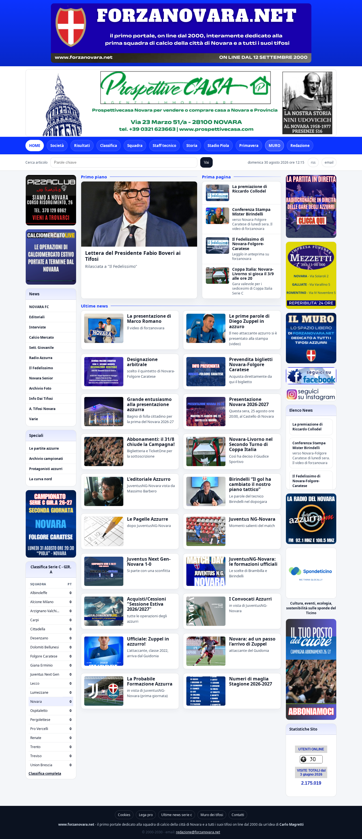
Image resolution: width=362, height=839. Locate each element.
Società (57, 145)
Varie (33, 419)
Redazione (300, 145)
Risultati (82, 145)
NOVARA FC (39, 306)
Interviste (37, 327)
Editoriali (37, 317)
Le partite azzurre (44, 448)
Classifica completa (45, 773)
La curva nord (40, 479)
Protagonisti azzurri (46, 468)
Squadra (135, 145)
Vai (206, 162)
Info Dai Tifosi (41, 398)
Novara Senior (41, 378)
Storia (191, 145)
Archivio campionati (46, 458)
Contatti (238, 814)
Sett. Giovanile (41, 347)
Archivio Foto (40, 388)
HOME (34, 145)
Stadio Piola (218, 145)
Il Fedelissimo (41, 368)
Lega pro (146, 814)
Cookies (124, 814)
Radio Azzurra (40, 357)
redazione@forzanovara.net (198, 832)
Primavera (248, 145)
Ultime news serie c (176, 814)
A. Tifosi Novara (42, 408)
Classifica (108, 145)
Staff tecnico (164, 145)
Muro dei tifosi (212, 814)
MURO (274, 145)
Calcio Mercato (41, 337)
